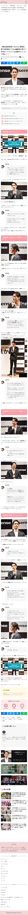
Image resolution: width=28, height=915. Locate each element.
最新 (10, 719)
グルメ (2, 866)
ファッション (4, 859)
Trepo (13, 717)
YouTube (3, 894)
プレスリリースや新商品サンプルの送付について (12, 897)
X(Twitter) (3, 892)
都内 (3, 717)
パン (8, 717)
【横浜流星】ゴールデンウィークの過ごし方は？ (12, 121)
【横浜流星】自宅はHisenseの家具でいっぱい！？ (13, 118)
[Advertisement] (14, 29)
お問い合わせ (4, 902)
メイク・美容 (4, 861)
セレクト (3, 868)
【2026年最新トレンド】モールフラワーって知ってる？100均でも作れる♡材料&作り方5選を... (19, 809)
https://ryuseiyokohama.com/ (18, 693)
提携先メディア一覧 (5, 899)
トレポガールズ (4, 871)
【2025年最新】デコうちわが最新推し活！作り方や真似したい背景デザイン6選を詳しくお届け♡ (19, 826)
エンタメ (5, 58)
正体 (18, 167)
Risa (15, 798)
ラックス (4, 719)
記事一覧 (5, 744)
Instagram (19, 719)
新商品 (18, 717)
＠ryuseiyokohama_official (17, 694)
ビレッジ (12, 167)
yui (15, 829)
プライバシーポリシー (6, 906)
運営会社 (3, 904)
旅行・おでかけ (4, 873)
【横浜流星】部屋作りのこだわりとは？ (11, 123)
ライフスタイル (4, 864)
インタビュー (4, 876)
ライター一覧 (4, 887)
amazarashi (17, 496)
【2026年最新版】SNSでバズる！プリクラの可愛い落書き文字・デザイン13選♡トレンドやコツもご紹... (19, 802)
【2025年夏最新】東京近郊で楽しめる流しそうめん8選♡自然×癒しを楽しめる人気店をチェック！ (19, 794)
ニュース (3, 880)
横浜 (3, 720)
